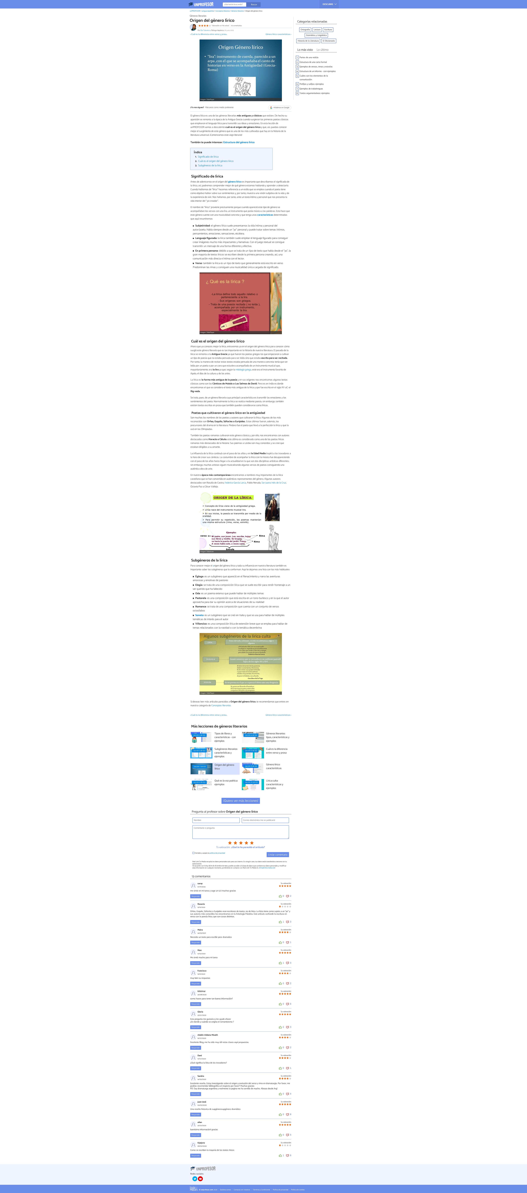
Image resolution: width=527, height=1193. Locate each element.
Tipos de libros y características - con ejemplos (225, 737)
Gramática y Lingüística (316, 35)
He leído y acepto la (210, 853)
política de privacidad (217, 853)
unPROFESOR (195, 11)
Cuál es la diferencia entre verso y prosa (276, 751)
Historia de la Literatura (308, 41)
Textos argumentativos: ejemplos (315, 93)
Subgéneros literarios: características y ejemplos (226, 752)
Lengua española (208, 11)
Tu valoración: (223, 847)
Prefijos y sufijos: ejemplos (312, 84)
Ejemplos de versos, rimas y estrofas (316, 67)
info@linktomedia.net (267, 867)
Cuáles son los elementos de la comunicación (314, 77)
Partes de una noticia (309, 57)
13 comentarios (236, 26)
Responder (195, 896)
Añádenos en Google (281, 107)
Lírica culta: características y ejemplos (274, 784)
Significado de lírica (208, 157)
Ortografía (305, 30)
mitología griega (243, 370)
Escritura (328, 30)
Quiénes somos (225, 1190)
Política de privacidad (280, 1190)
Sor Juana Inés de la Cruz (274, 483)
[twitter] (194, 1178)
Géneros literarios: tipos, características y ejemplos (277, 737)
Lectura (317, 30)
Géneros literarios (237, 11)
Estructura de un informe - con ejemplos (318, 71)
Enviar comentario (277, 855)
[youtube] (200, 1178)
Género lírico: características (273, 766)
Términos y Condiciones (261, 1190)
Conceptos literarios (222, 11)
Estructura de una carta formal (313, 62)
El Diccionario (329, 41)
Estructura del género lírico (239, 142)
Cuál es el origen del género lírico (215, 161)
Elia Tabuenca (205, 30)
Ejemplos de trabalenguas (311, 89)
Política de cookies (298, 1190)
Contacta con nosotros (242, 1190)
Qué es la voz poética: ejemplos (226, 782)
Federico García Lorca (235, 483)
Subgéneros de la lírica (210, 165)
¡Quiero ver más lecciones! (240, 801)
